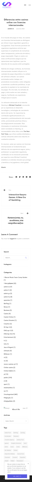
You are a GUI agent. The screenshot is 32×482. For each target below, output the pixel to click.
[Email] (30, 177)
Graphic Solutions (16, 443)
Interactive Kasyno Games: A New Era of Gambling (17, 195)
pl (6, 374)
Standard (7, 457)
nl (5, 357)
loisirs (18, 446)
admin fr (8, 290)
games (6, 443)
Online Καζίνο (9, 371)
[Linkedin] (23, 177)
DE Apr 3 (8, 327)
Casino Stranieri (10, 320)
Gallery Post (20, 439)
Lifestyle (8, 351)
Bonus (7, 307)
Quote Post (20, 454)
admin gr (8, 293)
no (6, 361)
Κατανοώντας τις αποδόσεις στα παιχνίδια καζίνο (15, 218)
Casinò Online (9, 317)
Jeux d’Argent (9, 347)
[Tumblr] (26, 177)
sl (5, 381)
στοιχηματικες (9, 401)
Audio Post (8, 432)
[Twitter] (19, 177)
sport (7, 384)
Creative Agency (9, 439)
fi (5, 340)
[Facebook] (16, 177)
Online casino (9, 367)
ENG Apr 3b (9, 334)
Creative (8, 324)
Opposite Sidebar (10, 454)
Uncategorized (11, 394)
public (8, 377)
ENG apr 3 (8, 330)
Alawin (3, 167)
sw (6, 391)
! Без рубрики (10, 283)
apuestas (8, 300)
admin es (11, 29)
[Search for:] (16, 258)
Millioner (8, 354)
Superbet (22, 457)
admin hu (8, 297)
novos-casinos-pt (11, 364)
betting (23, 432)
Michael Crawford (15, 105)
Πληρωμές (8, 398)
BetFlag (7, 303)
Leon (25, 443)
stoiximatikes (9, 388)
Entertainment (10, 337)
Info (6, 344)
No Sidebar (8, 450)
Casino (7, 314)
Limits (6, 446)
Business (8, 310)
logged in (13, 239)
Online (15, 450)
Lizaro (12, 446)
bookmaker (8, 436)
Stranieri (15, 457)
